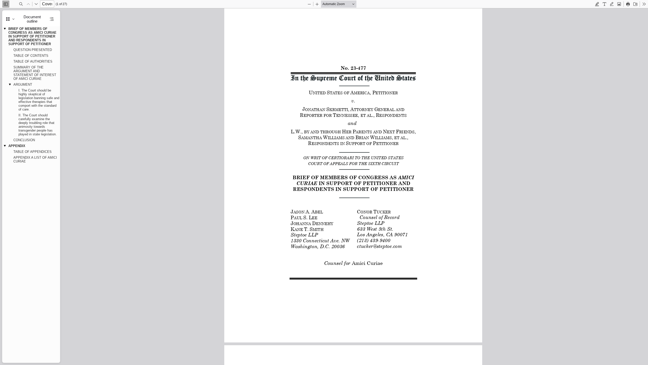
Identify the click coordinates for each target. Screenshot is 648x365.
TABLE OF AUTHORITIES (32, 61)
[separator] (61, 186)
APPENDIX (16, 146)
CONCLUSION (24, 140)
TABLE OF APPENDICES (32, 152)
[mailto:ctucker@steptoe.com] (379, 246)
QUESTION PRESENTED (32, 50)
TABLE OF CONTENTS (30, 56)
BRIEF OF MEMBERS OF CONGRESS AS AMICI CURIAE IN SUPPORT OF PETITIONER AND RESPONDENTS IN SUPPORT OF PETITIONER (32, 36)
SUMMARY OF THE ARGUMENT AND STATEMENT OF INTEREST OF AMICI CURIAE (34, 73)
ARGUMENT (22, 84)
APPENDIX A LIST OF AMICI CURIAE (35, 159)
